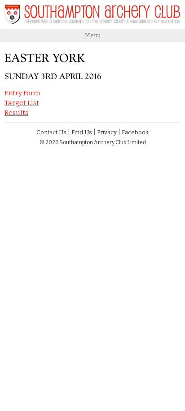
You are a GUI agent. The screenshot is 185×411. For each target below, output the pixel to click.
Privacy (107, 132)
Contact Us (51, 132)
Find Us (81, 132)
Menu (93, 35)
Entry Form (22, 93)
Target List (21, 103)
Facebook (135, 132)
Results (16, 113)
